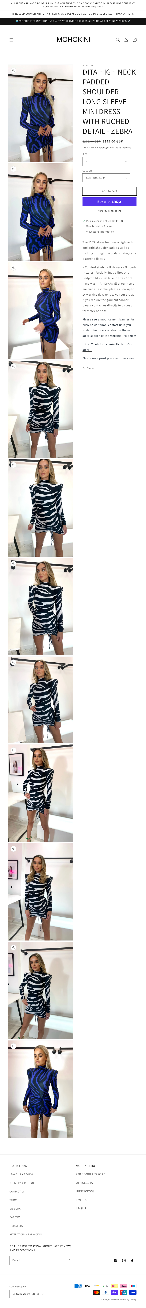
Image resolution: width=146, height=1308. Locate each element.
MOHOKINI (113, 1299)
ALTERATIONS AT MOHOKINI (26, 1234)
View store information (100, 231)
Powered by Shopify (127, 1299)
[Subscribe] (69, 1260)
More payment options (109, 210)
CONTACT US (17, 1191)
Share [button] (90, 368)
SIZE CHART (17, 1208)
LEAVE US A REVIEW (21, 1174)
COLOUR (87, 170)
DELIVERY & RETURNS (22, 1183)
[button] (11, 40)
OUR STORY (16, 1226)
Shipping (102, 147)
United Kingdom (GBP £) (26, 1293)
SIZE (85, 154)
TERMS (13, 1200)
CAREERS (15, 1217)
